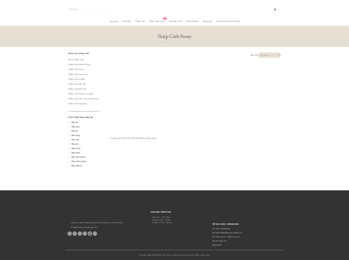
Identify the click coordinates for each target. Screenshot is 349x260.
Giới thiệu (126, 21)
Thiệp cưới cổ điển (76, 79)
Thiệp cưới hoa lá (76, 69)
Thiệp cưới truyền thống (79, 64)
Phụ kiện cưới (175, 21)
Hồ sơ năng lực (219, 241)
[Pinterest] (271, 9)
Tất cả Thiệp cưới (76, 59)
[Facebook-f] (257, 9)
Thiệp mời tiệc (192, 21)
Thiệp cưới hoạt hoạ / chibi (80, 94)
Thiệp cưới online (157, 21)
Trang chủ (113, 21)
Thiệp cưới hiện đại (76, 84)
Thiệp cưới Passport (77, 103)
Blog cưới (207, 21)
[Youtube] (266, 9)
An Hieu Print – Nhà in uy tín (226, 237)
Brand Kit (217, 245)
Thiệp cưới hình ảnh (77, 89)
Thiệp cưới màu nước (78, 74)
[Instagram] (262, 9)
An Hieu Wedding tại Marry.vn (227, 233)
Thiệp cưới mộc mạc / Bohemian (83, 98)
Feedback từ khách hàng (228, 21)
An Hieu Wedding (221, 229)
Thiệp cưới (140, 21)
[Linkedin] (280, 9)
